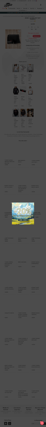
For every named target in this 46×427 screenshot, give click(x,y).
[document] (23, 213)
